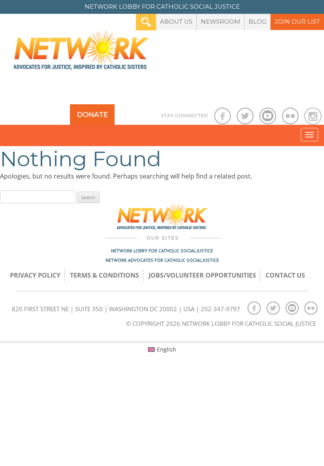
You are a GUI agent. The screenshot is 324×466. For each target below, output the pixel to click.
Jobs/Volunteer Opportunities (202, 275)
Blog (257, 21)
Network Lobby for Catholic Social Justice (162, 251)
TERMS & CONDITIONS (104, 275)
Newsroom (220, 21)
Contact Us (285, 275)
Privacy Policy (35, 275)
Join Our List (297, 21)
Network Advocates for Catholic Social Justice (162, 260)
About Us (176, 21)
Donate (92, 114)
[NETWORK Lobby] (81, 52)
